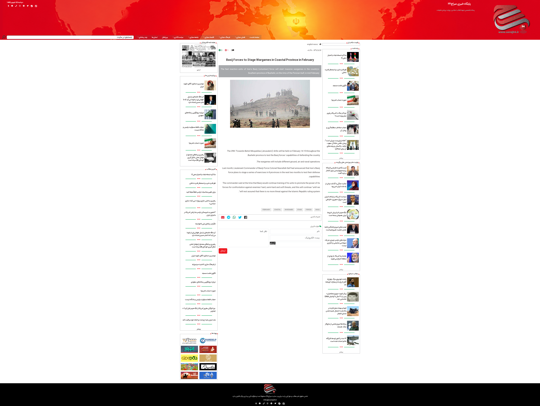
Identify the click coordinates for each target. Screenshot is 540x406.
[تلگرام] (24, 6)
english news (312, 44)
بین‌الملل (165, 37)
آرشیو (199, 70)
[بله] (32, 6)
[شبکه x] (28, 6)
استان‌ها (155, 37)
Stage (299, 210)
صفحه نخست (254, 37)
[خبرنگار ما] (8, 6)
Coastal (277, 210)
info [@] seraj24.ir (270, 400)
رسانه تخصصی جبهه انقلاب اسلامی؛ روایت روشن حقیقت (456, 10)
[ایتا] (36, 6)
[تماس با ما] (16, 6)
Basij (318, 210)
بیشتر (341, 158)
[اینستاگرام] (20, 6)
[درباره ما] (12, 6)
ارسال (222, 251)
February (266, 210)
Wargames (289, 210)
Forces (308, 210)
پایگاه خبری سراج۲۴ (459, 4)
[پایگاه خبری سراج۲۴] (511, 18)
